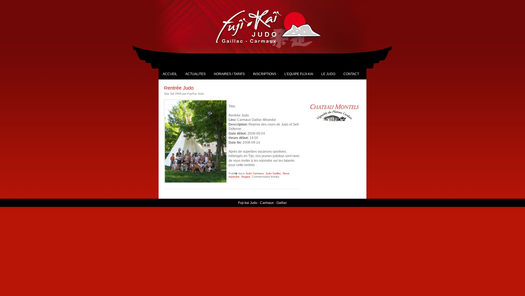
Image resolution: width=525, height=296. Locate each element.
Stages (245, 176)
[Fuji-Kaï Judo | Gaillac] (275, 26)
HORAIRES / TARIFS (229, 74)
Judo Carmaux (255, 173)
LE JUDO (328, 74)
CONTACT (351, 74)
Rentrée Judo (179, 88)
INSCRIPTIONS (264, 74)
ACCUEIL (170, 74)
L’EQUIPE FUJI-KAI (298, 74)
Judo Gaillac (273, 173)
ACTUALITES (195, 74)
